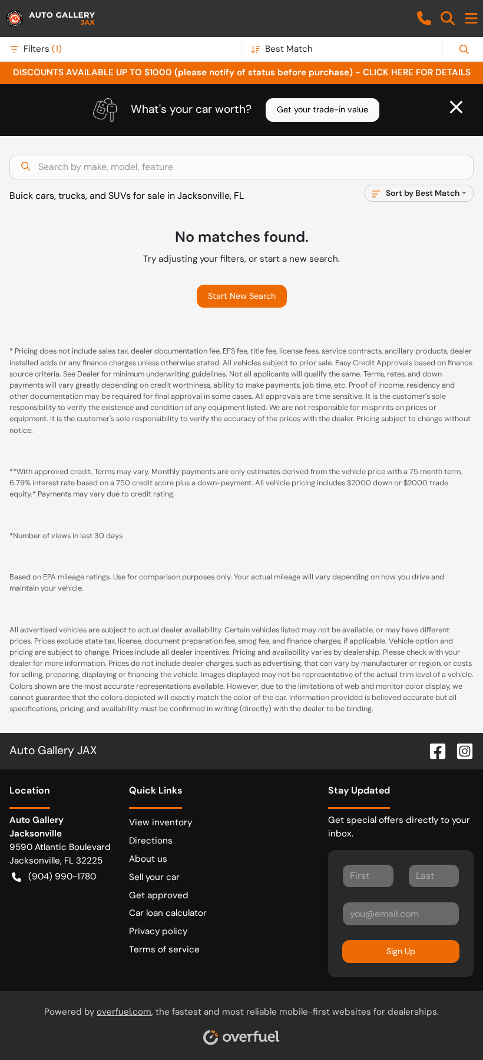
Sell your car (154, 877)
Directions (151, 840)
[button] (424, 18)
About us (148, 859)
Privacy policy (158, 931)
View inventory (160, 822)
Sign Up (400, 951)
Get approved (158, 895)
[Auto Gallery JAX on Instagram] (460, 750)
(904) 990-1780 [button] (62, 876)
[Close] (456, 107)
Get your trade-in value (322, 109)
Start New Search (242, 296)
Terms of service (164, 949)
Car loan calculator (168, 913)
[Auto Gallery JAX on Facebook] (432, 750)
